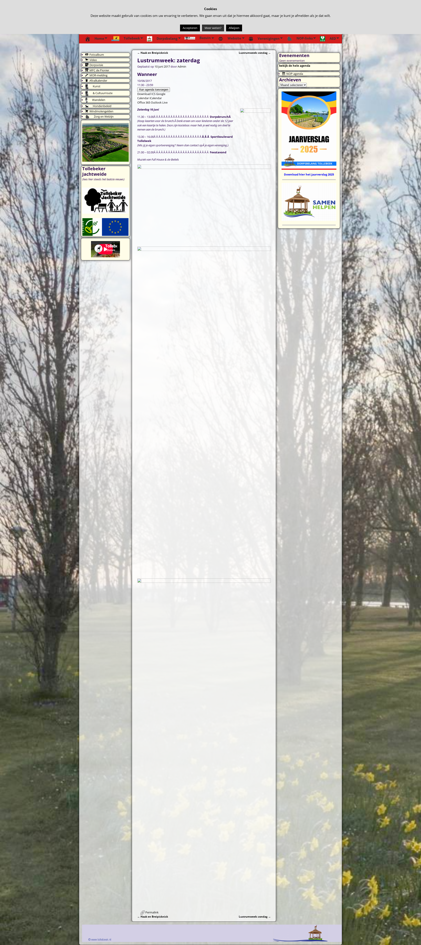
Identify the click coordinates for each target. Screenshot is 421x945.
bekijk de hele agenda (294, 66)
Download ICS (146, 94)
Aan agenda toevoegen (153, 89)
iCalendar (156, 98)
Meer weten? (213, 28)
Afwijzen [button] (234, 28)
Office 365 (143, 102)
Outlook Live (159, 102)
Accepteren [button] (190, 28)
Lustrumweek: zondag (255, 52)
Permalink (152, 912)
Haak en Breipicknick (152, 52)
